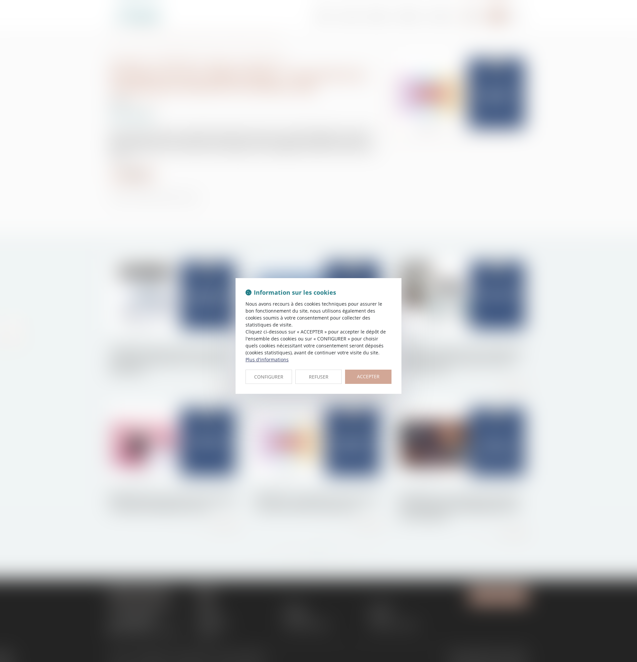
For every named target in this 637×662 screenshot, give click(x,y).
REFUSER (318, 377)
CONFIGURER (268, 377)
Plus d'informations (267, 359)
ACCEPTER (368, 376)
